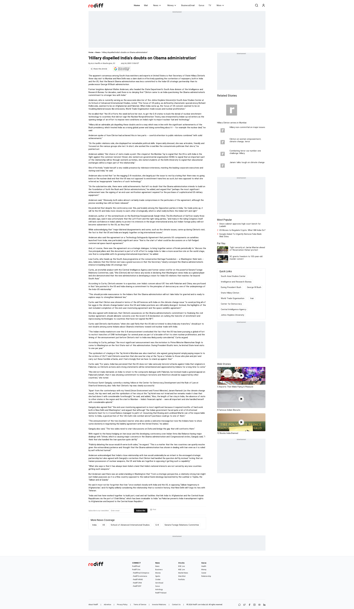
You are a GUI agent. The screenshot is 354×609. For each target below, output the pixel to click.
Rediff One (136, 570)
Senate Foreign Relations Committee (182, 525)
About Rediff (93, 605)
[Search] (256, 5)
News (155, 5)
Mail (146, 5)
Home (137, 5)
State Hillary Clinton (230, 293)
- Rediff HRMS (137, 580)
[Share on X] (244, 605)
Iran (252, 298)
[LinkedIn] (264, 605)
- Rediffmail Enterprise (140, 573)
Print (154, 510)
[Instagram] (254, 605)
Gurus (201, 5)
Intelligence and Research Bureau (236, 282)
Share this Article (100, 69)
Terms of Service (139, 605)
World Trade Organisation (232, 298)
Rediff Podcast (160, 593)
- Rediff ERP (136, 586)
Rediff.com (197, 605)
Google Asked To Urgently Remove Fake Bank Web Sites (240, 235)
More (219, 5)
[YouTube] (259, 605)
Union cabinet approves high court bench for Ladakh (240, 225)
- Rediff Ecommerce (139, 576)
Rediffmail (136, 566)
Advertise (107, 605)
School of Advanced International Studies (130, 525)
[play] (241, 376)
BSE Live (181, 566)
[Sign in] (263, 5)
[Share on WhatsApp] (239, 605)
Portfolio (181, 580)
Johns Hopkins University (232, 315)
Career (203, 573)
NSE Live (181, 570)
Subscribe (140, 511)
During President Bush (231, 287)
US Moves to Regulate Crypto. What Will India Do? (242, 230)
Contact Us (176, 605)
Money (170, 5)
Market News (183, 573)
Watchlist (182, 576)
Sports (157, 576)
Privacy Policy (122, 605)
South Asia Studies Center (233, 276)
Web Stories (224, 364)
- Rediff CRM (137, 583)
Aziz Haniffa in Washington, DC (103, 63)
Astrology (159, 589)
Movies (158, 573)
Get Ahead (159, 583)
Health (203, 566)
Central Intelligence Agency (233, 309)
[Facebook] (249, 605)
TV (209, 5)
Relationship (206, 576)
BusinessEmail (188, 5)
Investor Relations (159, 605)
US (103, 525)
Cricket (158, 580)
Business (159, 570)
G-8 (157, 525)
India (94, 525)
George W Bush (254, 287)
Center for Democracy (231, 304)
